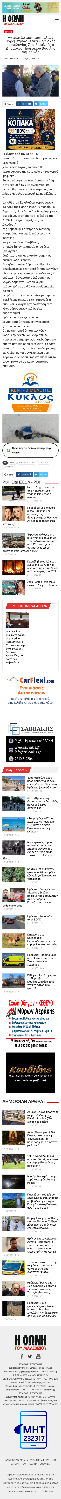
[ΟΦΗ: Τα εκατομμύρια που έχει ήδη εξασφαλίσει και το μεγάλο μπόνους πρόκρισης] (13, 1161)
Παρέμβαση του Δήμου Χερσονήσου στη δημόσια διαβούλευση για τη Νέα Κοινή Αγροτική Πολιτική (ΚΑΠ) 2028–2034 (42, 1201)
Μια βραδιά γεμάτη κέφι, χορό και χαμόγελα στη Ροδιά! (42, 1179)
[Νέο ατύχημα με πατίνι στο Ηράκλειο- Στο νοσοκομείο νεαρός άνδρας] (13, 493)
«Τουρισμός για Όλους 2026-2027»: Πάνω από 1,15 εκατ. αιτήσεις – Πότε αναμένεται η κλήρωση (41, 825)
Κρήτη (8, 32)
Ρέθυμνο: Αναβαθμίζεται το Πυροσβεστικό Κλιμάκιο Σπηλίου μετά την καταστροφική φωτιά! (41, 982)
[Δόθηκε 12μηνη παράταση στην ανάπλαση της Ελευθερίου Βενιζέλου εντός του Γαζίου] (13, 1117)
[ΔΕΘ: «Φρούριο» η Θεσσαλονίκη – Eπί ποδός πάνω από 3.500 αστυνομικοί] (13, 803)
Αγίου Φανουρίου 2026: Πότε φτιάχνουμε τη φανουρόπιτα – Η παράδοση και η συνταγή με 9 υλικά (42, 1139)
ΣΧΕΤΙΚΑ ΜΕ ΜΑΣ (15, 1459)
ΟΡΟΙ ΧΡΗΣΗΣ (35, 1459)
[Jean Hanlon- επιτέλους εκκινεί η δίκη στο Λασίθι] (13, 587)
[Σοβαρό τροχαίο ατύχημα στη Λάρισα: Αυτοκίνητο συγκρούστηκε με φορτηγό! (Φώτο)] (13, 1267)
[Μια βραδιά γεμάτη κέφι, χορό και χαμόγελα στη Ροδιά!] (13, 1182)
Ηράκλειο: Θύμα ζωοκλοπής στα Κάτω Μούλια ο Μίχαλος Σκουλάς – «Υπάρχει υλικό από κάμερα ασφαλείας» (42, 1309)
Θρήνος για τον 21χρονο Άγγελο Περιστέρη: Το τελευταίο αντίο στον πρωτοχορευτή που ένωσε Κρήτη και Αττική (42, 1245)
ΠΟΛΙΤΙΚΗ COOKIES (39, 1463)
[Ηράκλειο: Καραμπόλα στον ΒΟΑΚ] (13, 922)
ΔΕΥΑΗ (12, 463)
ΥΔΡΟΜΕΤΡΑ (9, 467)
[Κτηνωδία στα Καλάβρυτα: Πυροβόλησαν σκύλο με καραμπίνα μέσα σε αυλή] (13, 940)
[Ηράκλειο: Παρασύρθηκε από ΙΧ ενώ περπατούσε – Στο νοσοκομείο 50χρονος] (13, 960)
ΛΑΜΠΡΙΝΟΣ (43, 463)
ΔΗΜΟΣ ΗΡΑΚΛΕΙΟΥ (26, 463)
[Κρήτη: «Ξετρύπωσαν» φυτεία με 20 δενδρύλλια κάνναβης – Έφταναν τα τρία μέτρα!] (13, 874)
